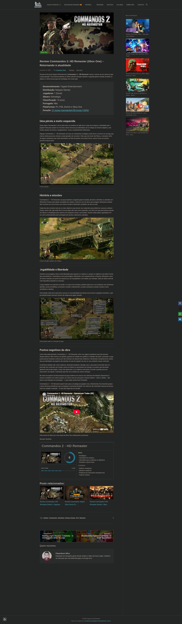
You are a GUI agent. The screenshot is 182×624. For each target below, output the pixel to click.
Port (77, 518)
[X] (180, 309)
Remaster (83, 518)
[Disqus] (76, 591)
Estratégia (61, 518)
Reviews (71, 70)
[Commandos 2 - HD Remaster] (51, 457)
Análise (45, 518)
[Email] (180, 319)
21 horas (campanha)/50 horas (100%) (70, 110)
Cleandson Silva (61, 70)
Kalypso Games (70, 518)
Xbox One (79, 70)
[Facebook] (180, 303)
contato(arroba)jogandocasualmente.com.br (97, 621)
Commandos (53, 518)
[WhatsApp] (180, 314)
